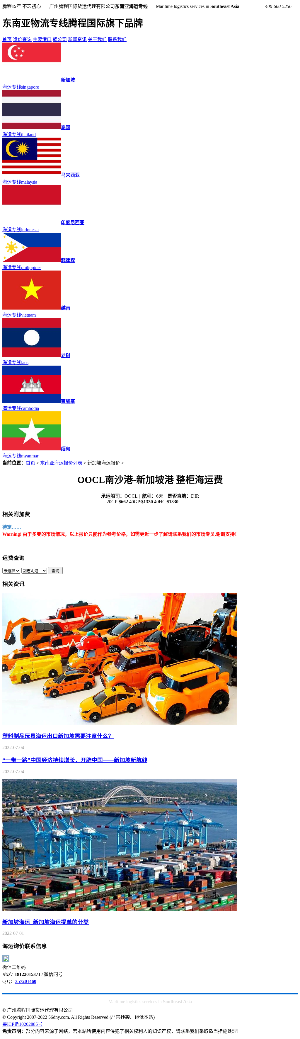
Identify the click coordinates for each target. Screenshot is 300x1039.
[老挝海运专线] (31, 355)
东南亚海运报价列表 (61, 462)
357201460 (25, 981)
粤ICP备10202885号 (22, 1024)
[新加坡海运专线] (31, 79)
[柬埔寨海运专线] (31, 401)
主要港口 (42, 39)
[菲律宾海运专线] (31, 260)
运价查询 (22, 39)
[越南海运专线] (31, 307)
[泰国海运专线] (31, 127)
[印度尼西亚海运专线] (31, 222)
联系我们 (117, 39)
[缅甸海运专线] (31, 448)
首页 (7, 39)
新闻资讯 (77, 39)
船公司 (60, 39)
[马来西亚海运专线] (31, 175)
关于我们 (97, 39)
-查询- (55, 571)
